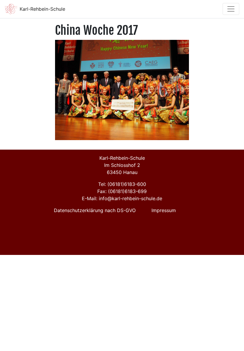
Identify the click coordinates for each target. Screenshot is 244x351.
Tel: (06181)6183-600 (122, 184)
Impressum (163, 210)
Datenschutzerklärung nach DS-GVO (95, 210)
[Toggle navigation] (231, 9)
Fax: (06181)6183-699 (122, 191)
